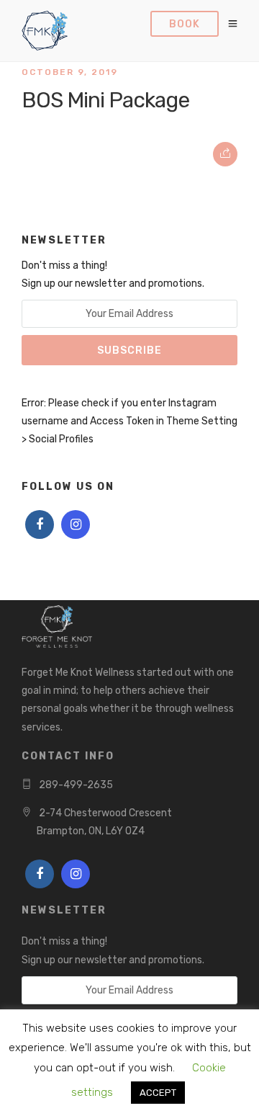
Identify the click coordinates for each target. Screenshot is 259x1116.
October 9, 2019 (70, 72)
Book (184, 24)
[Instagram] (75, 524)
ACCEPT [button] (158, 1092)
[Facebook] (39, 524)
